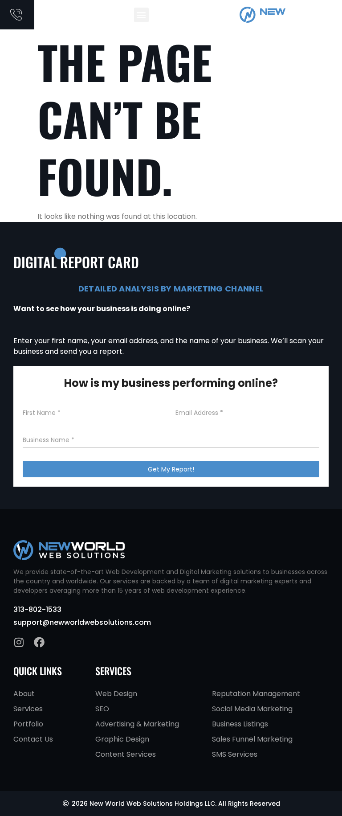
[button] (141, 15)
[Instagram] (18, 642)
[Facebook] (39, 642)
